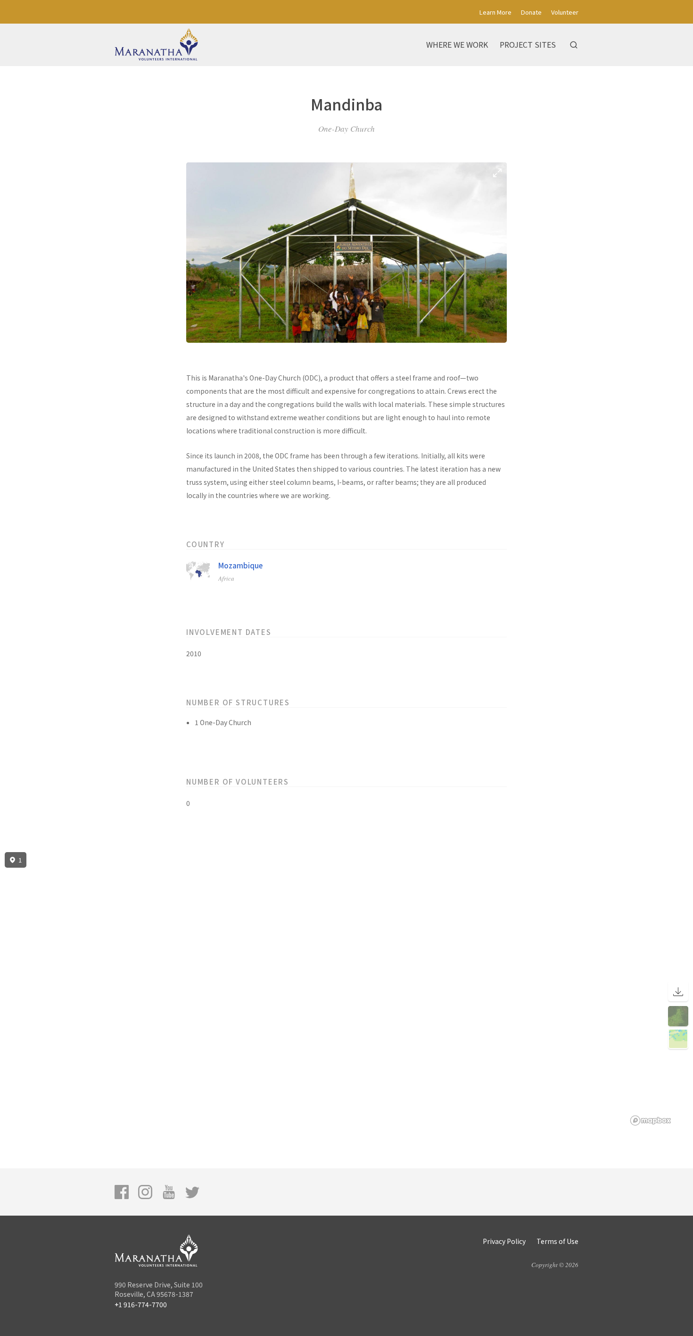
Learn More (495, 12)
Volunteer (564, 12)
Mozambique (240, 565)
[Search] (573, 45)
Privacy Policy (504, 1241)
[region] (346, 989)
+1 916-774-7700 (141, 1304)
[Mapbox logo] (650, 1120)
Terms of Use (557, 1241)
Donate (531, 12)
